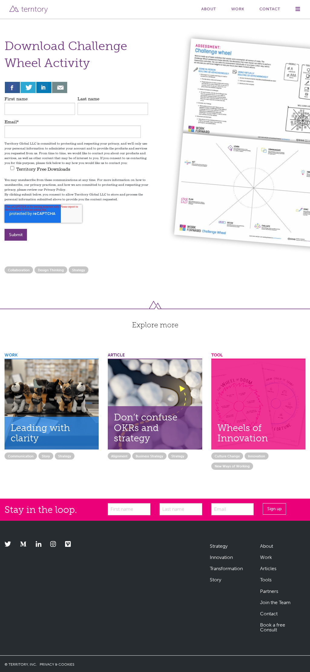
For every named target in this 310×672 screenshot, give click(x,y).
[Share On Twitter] (28, 87)
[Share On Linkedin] (43, 87)
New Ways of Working (232, 466)
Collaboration (19, 270)
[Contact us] (59, 87)
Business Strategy (149, 456)
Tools (266, 580)
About (208, 9)
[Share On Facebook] (12, 87)
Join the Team (275, 602)
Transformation (226, 568)
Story (46, 456)
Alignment (119, 456)
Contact (269, 9)
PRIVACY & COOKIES (57, 664)
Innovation (256, 456)
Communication (21, 456)
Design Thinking (51, 270)
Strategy (78, 270)
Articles (268, 568)
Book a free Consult (272, 627)
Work (237, 9)
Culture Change (227, 456)
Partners (269, 591)
